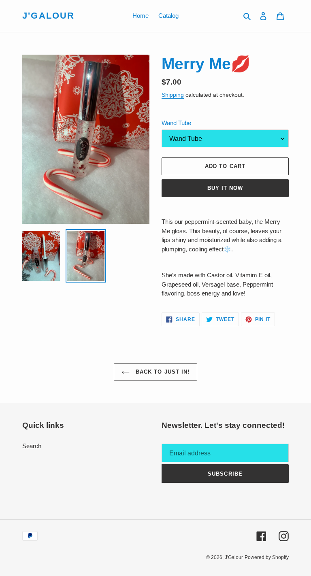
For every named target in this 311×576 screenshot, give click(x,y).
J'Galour (48, 16)
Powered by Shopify (267, 557)
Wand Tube (176, 122)
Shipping (173, 94)
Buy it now (225, 188)
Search (31, 445)
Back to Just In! (162, 372)
